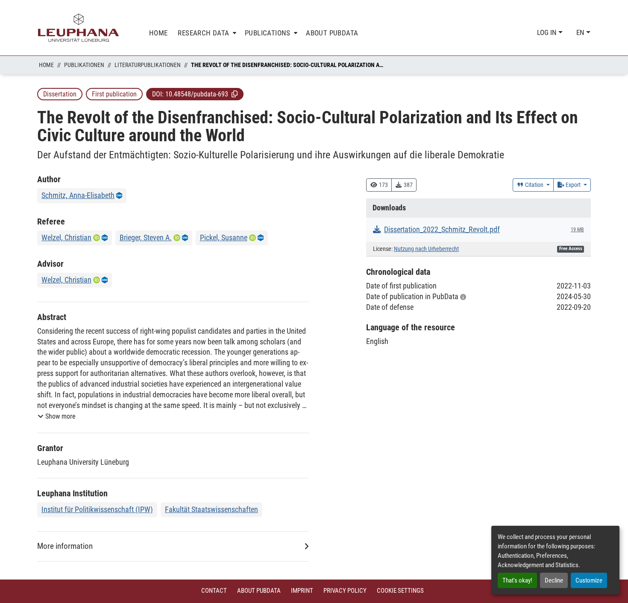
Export (573, 184)
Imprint (302, 590)
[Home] (78, 28)
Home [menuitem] (158, 33)
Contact (214, 590)
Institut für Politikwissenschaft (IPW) (97, 509)
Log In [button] (547, 32)
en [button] (581, 32)
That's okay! (517, 580)
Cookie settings (400, 590)
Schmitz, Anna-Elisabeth (77, 195)
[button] (235, 93)
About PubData (259, 590)
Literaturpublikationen (147, 64)
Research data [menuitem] (203, 33)
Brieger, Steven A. (146, 237)
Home (46, 64)
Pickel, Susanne (223, 237)
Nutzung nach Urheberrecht (426, 249)
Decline (554, 580)
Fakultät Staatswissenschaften (211, 509)
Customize (588, 580)
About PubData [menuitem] (332, 33)
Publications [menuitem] (268, 33)
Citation (534, 184)
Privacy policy (345, 590)
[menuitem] (206, 33)
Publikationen (84, 64)
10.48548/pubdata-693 (196, 94)
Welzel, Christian (66, 237)
